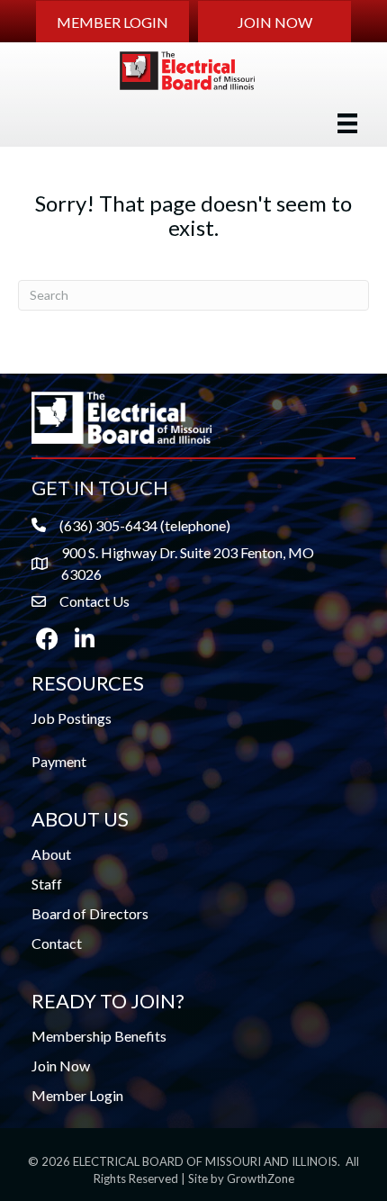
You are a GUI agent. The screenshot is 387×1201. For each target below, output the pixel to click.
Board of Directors (90, 913)
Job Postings (72, 718)
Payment (59, 761)
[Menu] (347, 123)
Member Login (77, 1095)
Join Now (61, 1065)
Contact (57, 943)
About (51, 853)
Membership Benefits (99, 1035)
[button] (112, 21)
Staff (47, 883)
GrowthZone (260, 1178)
